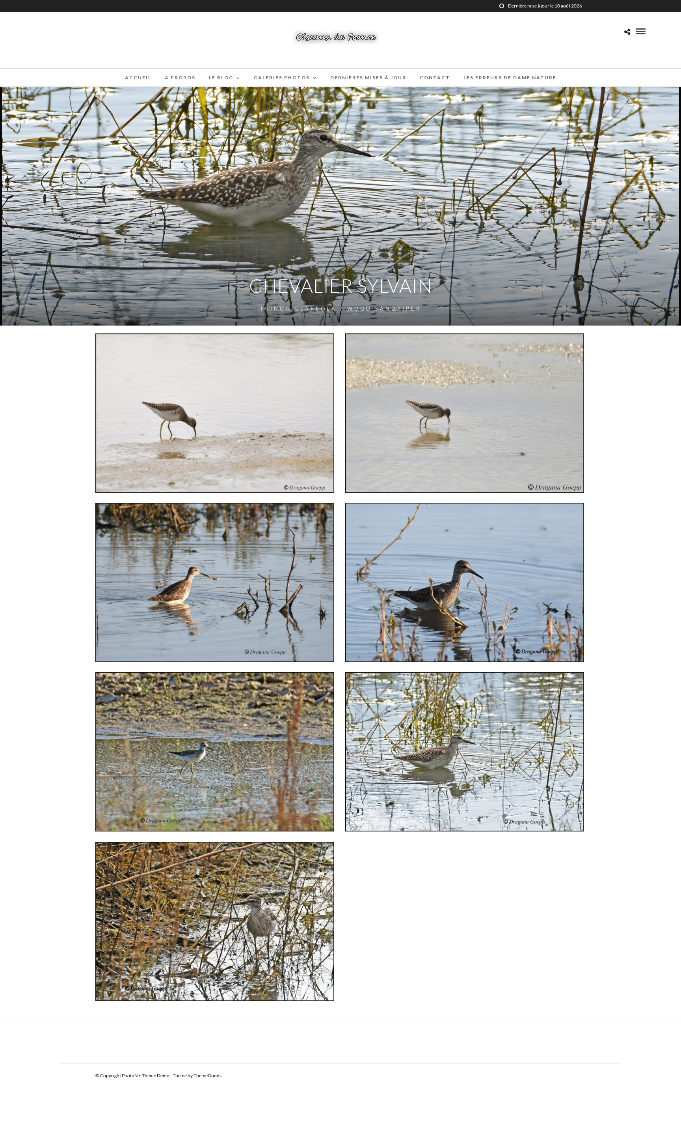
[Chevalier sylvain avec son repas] (215, 582)
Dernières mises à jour (368, 78)
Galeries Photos (282, 78)
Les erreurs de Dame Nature (509, 78)
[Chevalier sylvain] (464, 582)
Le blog (221, 78)
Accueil (138, 78)
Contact (435, 78)
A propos (180, 78)
